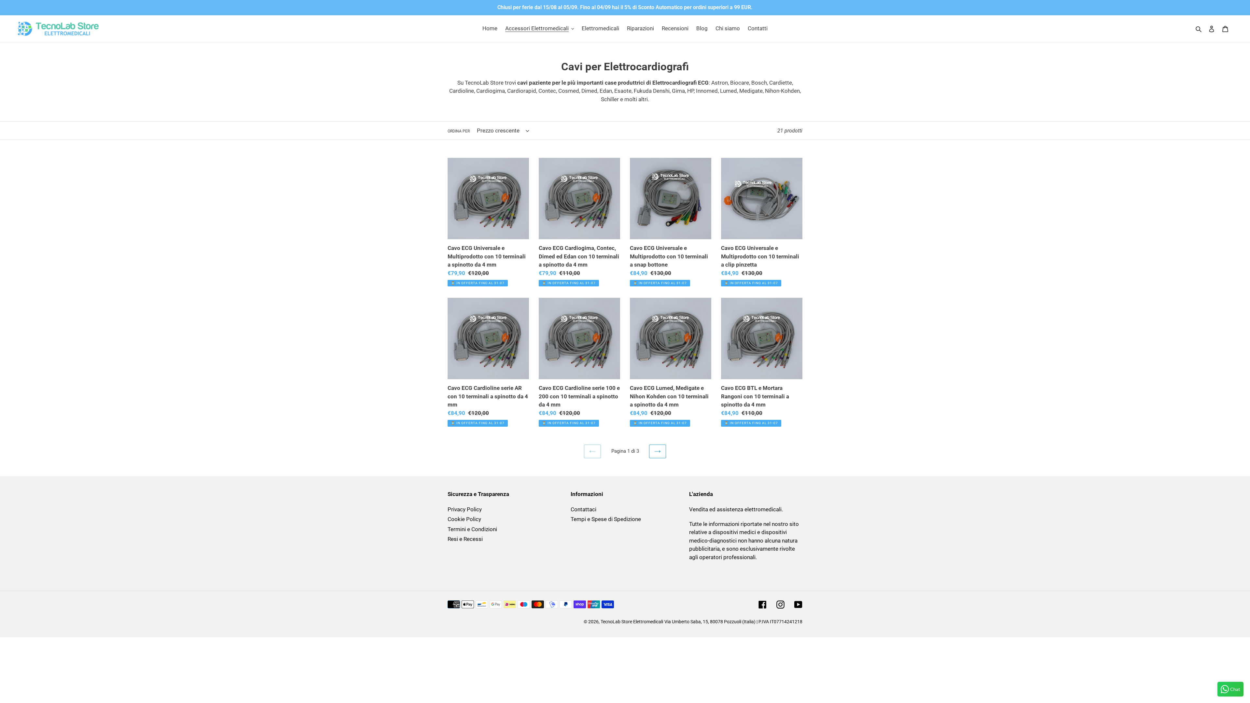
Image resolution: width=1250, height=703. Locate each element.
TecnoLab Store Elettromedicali (632, 621)
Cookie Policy (464, 519)
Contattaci (583, 509)
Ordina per (459, 131)
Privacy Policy (465, 509)
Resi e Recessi (465, 539)
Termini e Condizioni (472, 529)
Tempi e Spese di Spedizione (606, 519)
